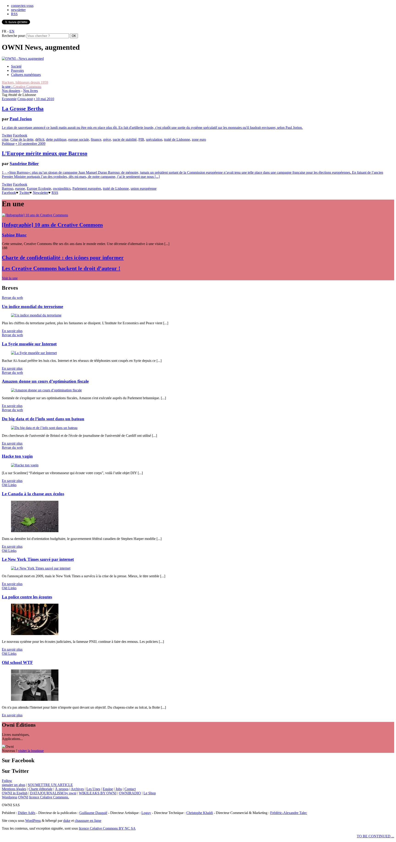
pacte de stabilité (125, 139)
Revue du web (12, 298)
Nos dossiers (11, 91)
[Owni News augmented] (23, 59)
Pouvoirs (17, 70)
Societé (16, 66)
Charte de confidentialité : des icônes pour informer (63, 258)
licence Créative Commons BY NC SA (107, 828)
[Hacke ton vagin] (24, 465)
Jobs (119, 789)
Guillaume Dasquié (93, 813)
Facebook (20, 135)
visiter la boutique (31, 751)
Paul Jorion (21, 118)
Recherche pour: (14, 36)
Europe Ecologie (39, 188)
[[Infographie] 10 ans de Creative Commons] (35, 215)
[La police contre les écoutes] (34, 634)
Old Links (9, 485)
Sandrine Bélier (24, 163)
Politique (8, 144)
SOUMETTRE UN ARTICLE (50, 785)
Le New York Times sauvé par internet (38, 559)
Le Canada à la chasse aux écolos (33, 493)
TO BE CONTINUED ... (375, 836)
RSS (14, 14)
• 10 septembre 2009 (30, 144)
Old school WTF (17, 662)
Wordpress (9, 797)
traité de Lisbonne (177, 139)
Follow (7, 781)
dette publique (56, 139)
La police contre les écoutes (27, 596)
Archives (77, 789)
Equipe (108, 789)
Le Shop (149, 793)
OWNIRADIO (130, 793)
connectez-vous (22, 6)
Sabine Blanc (14, 235)
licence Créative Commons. (49, 797)
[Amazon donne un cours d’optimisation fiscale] (46, 390)
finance (96, 139)
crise (5, 139)
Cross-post (25, 99)
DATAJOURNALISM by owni (53, 793)
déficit (39, 139)
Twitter (7, 135)
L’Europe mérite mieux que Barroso (44, 153)
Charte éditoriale (40, 789)
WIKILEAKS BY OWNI (97, 793)
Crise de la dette (21, 139)
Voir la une (10, 278)
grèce (107, 139)
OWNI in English (15, 793)
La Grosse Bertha (23, 109)
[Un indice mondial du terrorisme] (36, 315)
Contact (130, 789)
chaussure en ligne (88, 821)
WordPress (33, 821)
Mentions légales (14, 789)
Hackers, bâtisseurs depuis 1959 (25, 82)
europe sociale (78, 139)
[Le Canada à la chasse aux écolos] (34, 531)
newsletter (18, 10)
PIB (141, 139)
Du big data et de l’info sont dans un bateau (43, 418)
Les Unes (93, 789)
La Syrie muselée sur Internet (29, 343)
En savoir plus (12, 331)
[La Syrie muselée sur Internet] (34, 353)
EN (11, 31)
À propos (62, 789)
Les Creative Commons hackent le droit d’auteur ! (61, 268)
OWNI (23, 797)
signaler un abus (13, 785)
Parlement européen (86, 188)
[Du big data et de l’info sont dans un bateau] (44, 428)
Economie (9, 99)
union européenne (144, 188)
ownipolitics (62, 188)
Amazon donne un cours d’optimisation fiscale (45, 381)
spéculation (154, 139)
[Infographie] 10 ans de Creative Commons (52, 225)
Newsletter (40, 193)
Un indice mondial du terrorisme (32, 306)
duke (66, 821)
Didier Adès (26, 813)
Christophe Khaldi (199, 813)
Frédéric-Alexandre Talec (288, 813)
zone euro (199, 139)
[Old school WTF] (34, 700)
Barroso (7, 188)
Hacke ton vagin (17, 456)
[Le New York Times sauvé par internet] (40, 568)
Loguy (146, 813)
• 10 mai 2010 (44, 99)
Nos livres (30, 91)
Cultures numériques (26, 75)
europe (20, 188)
